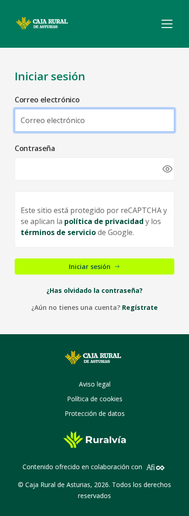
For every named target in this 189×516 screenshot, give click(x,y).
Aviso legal (95, 384)
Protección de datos (95, 413)
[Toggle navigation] (167, 24)
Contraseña (35, 148)
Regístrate (140, 307)
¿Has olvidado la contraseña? (94, 290)
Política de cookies (94, 398)
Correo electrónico (47, 100)
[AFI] (155, 466)
